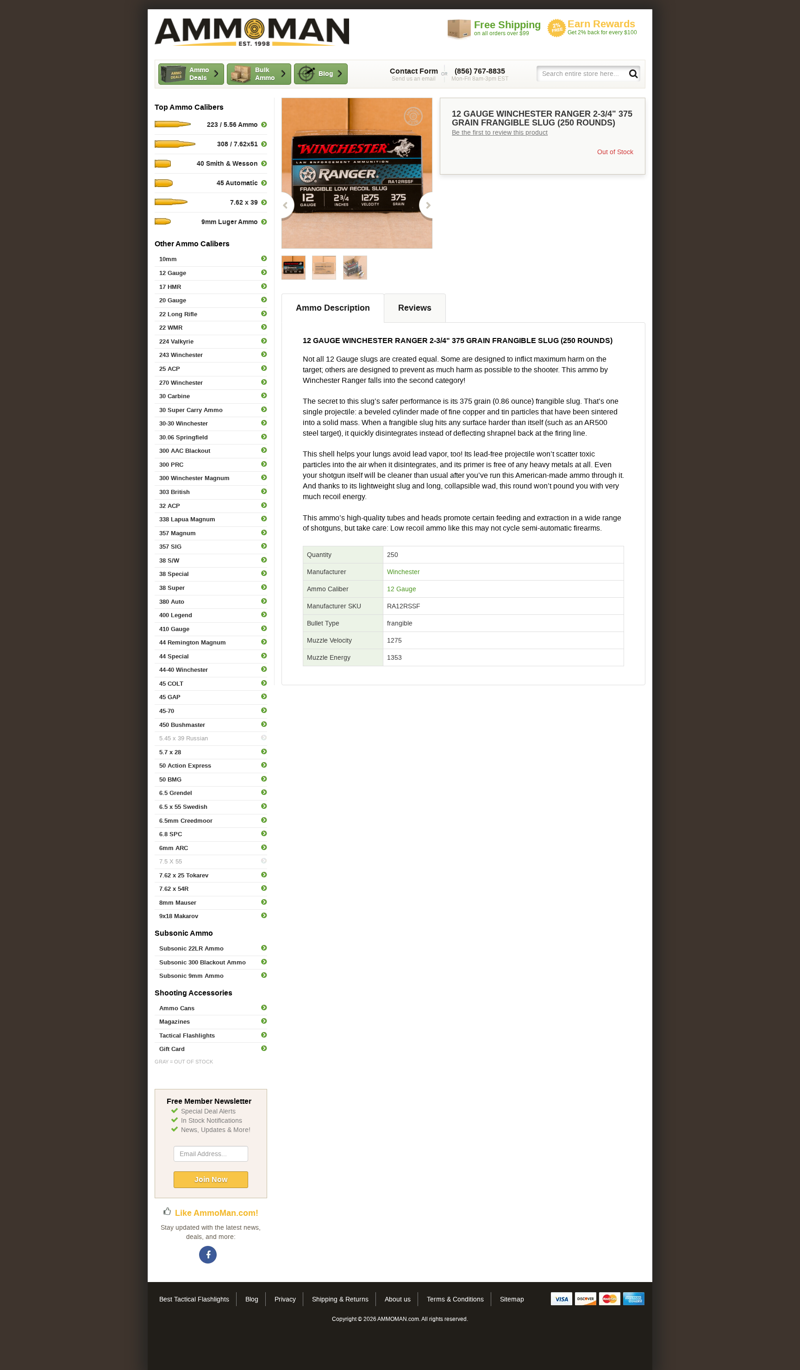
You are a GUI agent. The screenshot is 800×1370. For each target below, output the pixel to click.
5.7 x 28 (170, 752)
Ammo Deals (199, 73)
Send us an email (414, 74)
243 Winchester (181, 354)
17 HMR (170, 286)
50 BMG (170, 779)
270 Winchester (181, 382)
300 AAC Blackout (184, 450)
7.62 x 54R (173, 888)
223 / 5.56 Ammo (232, 124)
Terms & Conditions (455, 1299)
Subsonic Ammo (184, 933)
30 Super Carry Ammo (191, 410)
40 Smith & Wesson (227, 163)
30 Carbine (174, 396)
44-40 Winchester (183, 669)
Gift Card (172, 1048)
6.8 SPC (170, 834)
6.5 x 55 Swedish (183, 806)
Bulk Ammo (265, 73)
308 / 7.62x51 (237, 144)
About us (398, 1299)
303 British (174, 491)
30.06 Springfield (183, 437)
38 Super (172, 587)
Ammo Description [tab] (333, 308)
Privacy (285, 1299)
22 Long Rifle (178, 314)
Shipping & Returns (340, 1299)
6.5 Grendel (175, 792)
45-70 (166, 710)
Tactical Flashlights (187, 1035)
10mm (168, 259)
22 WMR (170, 327)
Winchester (403, 572)
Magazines (174, 1021)
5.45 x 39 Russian (183, 738)
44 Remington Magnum (192, 642)
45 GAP (170, 697)
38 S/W (169, 560)
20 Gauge (172, 300)
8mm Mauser (177, 902)
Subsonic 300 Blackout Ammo (202, 962)
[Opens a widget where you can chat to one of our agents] (51, 1353)
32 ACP (169, 505)
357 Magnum (177, 533)
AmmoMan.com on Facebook (208, 1255)
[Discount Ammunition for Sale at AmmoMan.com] (252, 32)
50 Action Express (185, 765)
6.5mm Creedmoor (185, 820)
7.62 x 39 (244, 202)
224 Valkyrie (176, 341)
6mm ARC (173, 848)
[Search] (632, 73)
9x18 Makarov (178, 916)
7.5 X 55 (170, 861)
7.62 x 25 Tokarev (183, 875)
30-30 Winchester (183, 423)
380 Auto (171, 601)
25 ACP (169, 368)
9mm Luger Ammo (229, 221)
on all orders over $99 (507, 28)
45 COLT (171, 683)
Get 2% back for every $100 (602, 27)
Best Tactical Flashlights (194, 1299)
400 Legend (175, 615)
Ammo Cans (176, 1008)
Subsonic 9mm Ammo (191, 975)
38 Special (174, 573)
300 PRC (171, 464)
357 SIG (170, 546)
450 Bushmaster (182, 724)
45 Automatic (237, 183)
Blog (326, 73)
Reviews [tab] (414, 308)
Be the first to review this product (500, 132)
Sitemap (512, 1299)
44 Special (174, 656)
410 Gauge (174, 629)
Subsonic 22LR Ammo (191, 948)
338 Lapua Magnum (187, 519)
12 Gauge (172, 272)
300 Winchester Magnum (194, 478)
